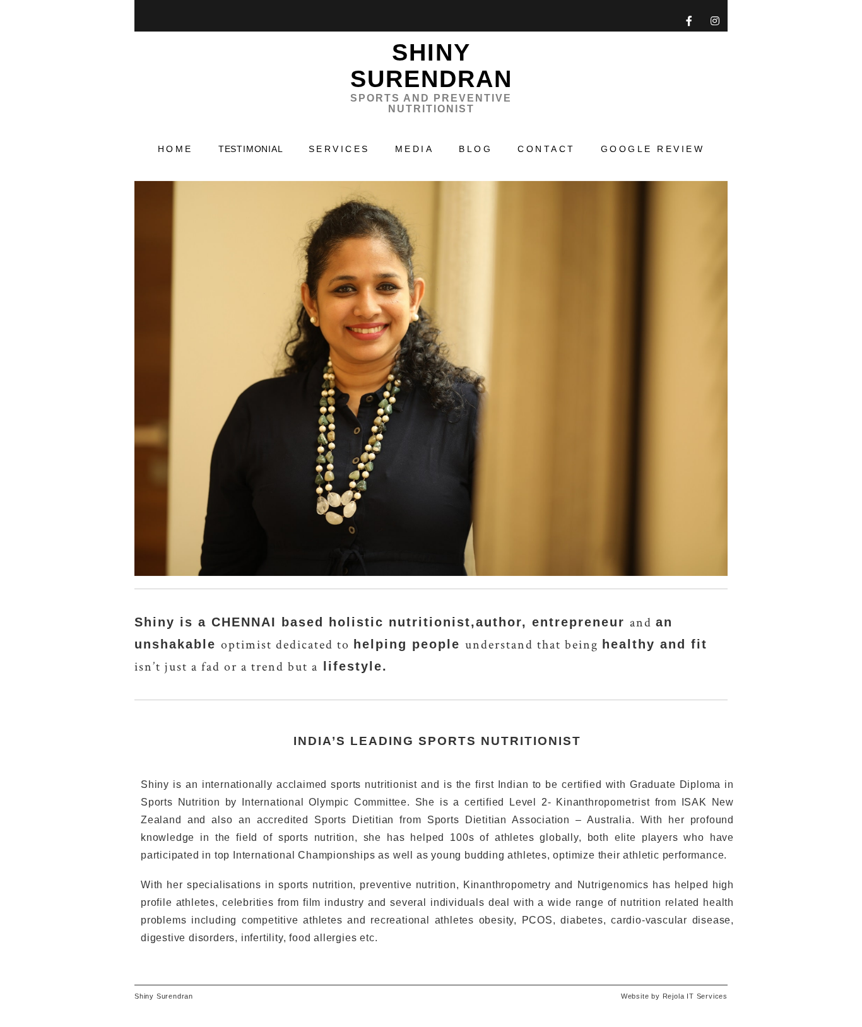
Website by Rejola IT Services (674, 996)
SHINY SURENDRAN (431, 76)
